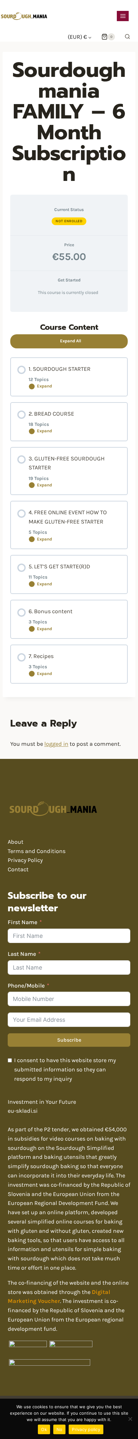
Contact (18, 869)
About (15, 841)
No (59, 1429)
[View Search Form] (125, 37)
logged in (56, 743)
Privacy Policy (25, 860)
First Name (22, 922)
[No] (130, 1419)
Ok (44, 1429)
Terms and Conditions (36, 851)
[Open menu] (123, 16)
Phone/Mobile (26, 985)
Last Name (22, 953)
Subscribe (69, 1040)
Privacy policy (86, 1429)
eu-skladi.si (23, 1110)
